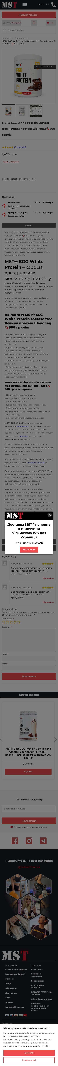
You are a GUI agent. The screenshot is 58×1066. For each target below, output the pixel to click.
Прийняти (29, 1053)
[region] (29, 1045)
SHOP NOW (29, 549)
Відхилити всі (29, 1060)
